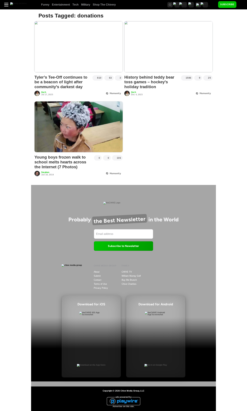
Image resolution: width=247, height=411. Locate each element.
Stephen (45, 172)
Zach (43, 92)
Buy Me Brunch (129, 280)
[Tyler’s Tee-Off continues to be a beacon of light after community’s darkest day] (78, 46)
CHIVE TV (127, 272)
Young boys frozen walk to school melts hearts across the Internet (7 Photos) (60, 162)
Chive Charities (129, 284)
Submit (97, 276)
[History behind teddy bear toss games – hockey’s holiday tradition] (168, 46)
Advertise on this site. (123, 406)
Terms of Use (100, 284)
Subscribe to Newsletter (123, 246)
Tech (75, 4)
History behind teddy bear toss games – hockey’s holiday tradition (149, 82)
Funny (45, 4)
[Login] (242, 5)
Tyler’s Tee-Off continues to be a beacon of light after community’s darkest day (60, 82)
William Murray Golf (131, 276)
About (96, 272)
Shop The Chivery (104, 4)
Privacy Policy (101, 288)
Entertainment (61, 4)
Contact (97, 280)
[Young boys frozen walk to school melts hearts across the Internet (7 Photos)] (78, 126)
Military (85, 4)
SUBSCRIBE (227, 4)
